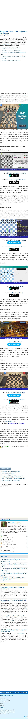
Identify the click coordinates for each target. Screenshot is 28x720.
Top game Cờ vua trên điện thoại (11, 48)
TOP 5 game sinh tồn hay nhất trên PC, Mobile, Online (13, 560)
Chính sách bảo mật (5, 702)
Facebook (24, 716)
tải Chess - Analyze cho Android (16, 173)
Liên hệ (2, 705)
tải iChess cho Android (16, 286)
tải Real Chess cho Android (16, 399)
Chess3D (5, 535)
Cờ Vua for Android (14, 523)
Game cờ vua (5, 44)
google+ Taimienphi (26, 716)
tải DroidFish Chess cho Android (16, 247)
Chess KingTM (6, 543)
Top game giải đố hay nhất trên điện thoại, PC (12, 616)
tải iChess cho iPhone (16, 293)
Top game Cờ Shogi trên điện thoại (11, 50)
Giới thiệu (2, 698)
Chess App (5, 546)
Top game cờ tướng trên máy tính (11, 60)
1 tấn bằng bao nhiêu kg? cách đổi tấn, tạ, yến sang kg (14, 569)
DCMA (1, 703)
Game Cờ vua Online (8, 539)
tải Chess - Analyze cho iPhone (16, 180)
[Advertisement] (14, 15)
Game (1, 35)
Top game (6, 35)
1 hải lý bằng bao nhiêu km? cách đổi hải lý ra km (14, 574)
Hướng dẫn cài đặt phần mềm (7, 710)
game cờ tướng (8, 421)
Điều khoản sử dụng (5, 700)
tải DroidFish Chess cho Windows (16, 240)
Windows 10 (21, 633)
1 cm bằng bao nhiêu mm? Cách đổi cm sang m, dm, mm (13, 579)
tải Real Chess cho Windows (16, 392)
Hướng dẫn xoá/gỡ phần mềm (7, 712)
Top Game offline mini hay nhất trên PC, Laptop (14, 565)
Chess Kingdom (6, 550)
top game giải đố (10, 620)
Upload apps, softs (4, 714)
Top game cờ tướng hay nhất (15, 423)
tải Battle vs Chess (16, 342)
